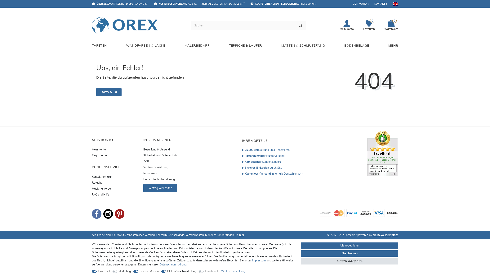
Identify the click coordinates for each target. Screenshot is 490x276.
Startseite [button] (107, 92)
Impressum (150, 173)
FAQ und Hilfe (100, 194)
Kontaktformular (102, 176)
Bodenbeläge (356, 45)
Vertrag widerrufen (160, 188)
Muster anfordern (102, 188)
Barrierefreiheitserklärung (159, 179)
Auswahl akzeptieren (350, 261)
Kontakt (379, 3)
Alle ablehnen (349, 253)
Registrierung (100, 155)
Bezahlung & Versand (156, 149)
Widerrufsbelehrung (155, 167)
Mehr (393, 45)
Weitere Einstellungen (234, 271)
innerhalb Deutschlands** (274, 173)
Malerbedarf (197, 45)
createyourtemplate (385, 235)
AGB (146, 161)
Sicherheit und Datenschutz (160, 155)
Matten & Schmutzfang (303, 45)
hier (241, 235)
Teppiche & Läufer (245, 45)
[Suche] (300, 25)
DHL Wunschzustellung (181, 271)
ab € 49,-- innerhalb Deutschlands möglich (202, 3)
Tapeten (99, 45)
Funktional (211, 271)
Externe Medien (149, 271)
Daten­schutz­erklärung (172, 264)
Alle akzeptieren (349, 245)
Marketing (124, 271)
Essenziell (104, 271)
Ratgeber (97, 182)
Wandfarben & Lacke (145, 45)
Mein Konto (360, 3)
